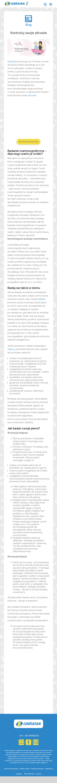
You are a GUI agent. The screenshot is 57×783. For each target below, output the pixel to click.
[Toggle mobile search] (45, 4)
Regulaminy (49, 769)
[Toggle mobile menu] (50, 4)
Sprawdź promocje (28, 141)
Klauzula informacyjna (11, 769)
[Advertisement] (28, 118)
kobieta (41, 299)
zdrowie (32, 95)
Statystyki (12, 61)
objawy (11, 349)
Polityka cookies (24, 769)
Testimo (38, 774)
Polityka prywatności (37, 769)
